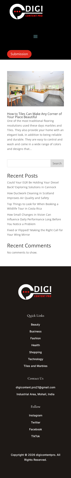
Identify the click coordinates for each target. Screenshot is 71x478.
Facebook (35, 429)
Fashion (35, 338)
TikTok (35, 436)
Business (36, 331)
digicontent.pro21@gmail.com (35, 387)
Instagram (35, 415)
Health (35, 345)
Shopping (35, 352)
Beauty (35, 324)
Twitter (35, 422)
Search (57, 163)
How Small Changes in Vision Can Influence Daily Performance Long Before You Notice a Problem (34, 219)
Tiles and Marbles (36, 366)
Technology (35, 359)
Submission (19, 54)
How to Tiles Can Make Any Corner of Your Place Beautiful (34, 115)
